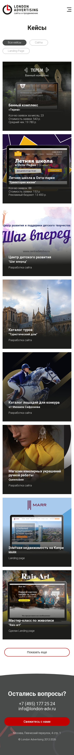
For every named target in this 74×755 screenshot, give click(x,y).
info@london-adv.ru (37, 708)
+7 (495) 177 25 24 (37, 703)
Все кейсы (14, 42)
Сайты (39, 42)
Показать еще (37, 652)
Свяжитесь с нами (37, 721)
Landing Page (16, 50)
